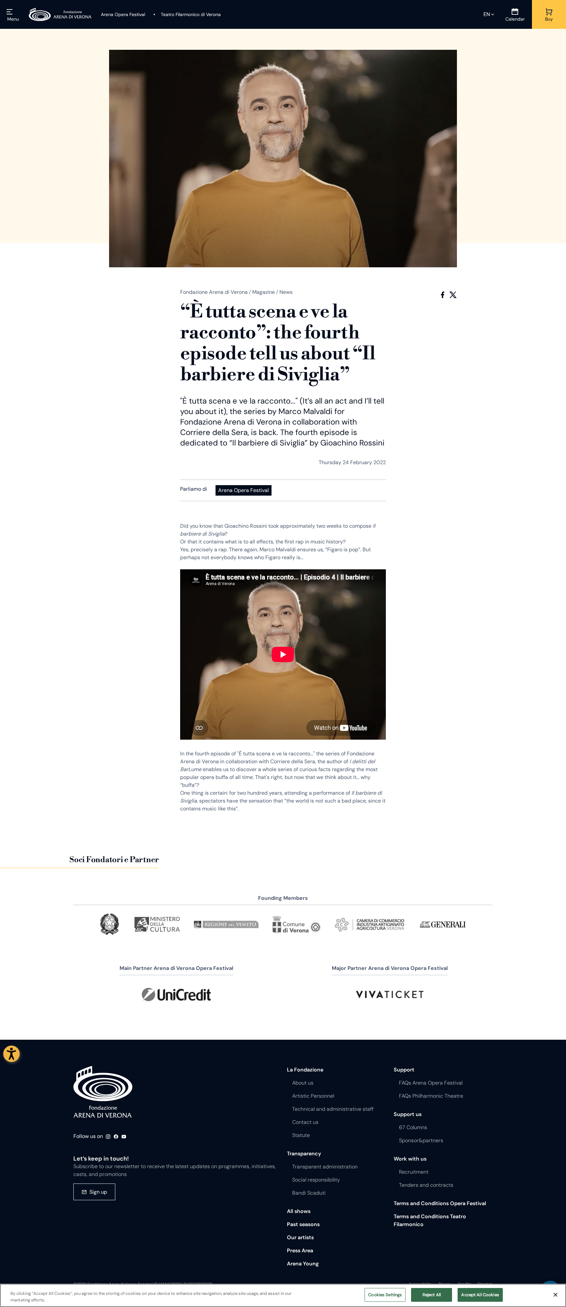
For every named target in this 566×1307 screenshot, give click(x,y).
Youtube (123, 1136)
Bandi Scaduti (309, 1192)
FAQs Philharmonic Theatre (431, 1095)
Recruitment (413, 1171)
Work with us (410, 1158)
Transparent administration (325, 1166)
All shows (299, 1211)
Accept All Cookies (480, 1295)
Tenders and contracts (426, 1185)
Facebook (442, 295)
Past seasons (303, 1224)
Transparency (304, 1153)
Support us (408, 1114)
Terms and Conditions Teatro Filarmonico (430, 1220)
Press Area (300, 1250)
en (486, 14)
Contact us (305, 1122)
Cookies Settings (385, 1295)
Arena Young (303, 1263)
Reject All (432, 1295)
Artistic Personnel (313, 1095)
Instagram (108, 1136)
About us (302, 1082)
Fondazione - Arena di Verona (102, 1092)
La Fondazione (305, 1069)
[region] (283, 1295)
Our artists (300, 1237)
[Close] (555, 1294)
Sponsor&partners (421, 1140)
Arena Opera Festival (243, 490)
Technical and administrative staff (332, 1109)
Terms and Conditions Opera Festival (440, 1203)
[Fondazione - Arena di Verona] (60, 14)
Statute (301, 1135)
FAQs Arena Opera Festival (430, 1082)
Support (404, 1069)
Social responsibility (316, 1179)
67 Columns (413, 1127)
